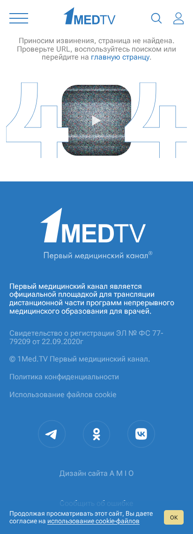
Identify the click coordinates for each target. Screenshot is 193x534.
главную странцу (120, 57)
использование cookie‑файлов (93, 521)
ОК (174, 517)
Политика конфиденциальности (64, 376)
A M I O (122, 473)
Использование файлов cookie (63, 394)
